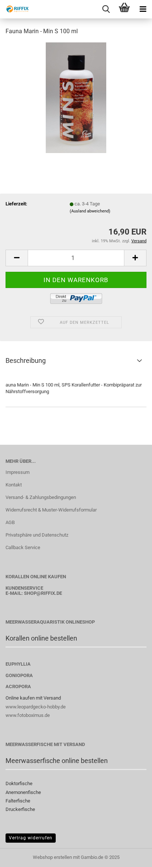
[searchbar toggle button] (106, 9)
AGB (10, 522)
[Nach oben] (132, 856)
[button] (17, 258)
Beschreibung (26, 360)
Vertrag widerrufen (30, 837)
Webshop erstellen (52, 857)
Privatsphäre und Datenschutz (37, 535)
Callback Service (23, 547)
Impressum (18, 472)
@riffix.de (49, 593)
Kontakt (14, 485)
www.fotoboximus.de (28, 715)
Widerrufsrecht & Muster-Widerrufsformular (51, 510)
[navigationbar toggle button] (143, 9)
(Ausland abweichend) (90, 211)
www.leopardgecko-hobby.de (36, 707)
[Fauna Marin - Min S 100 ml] (76, 97)
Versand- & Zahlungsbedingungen (41, 497)
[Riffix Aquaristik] (15, 9)
